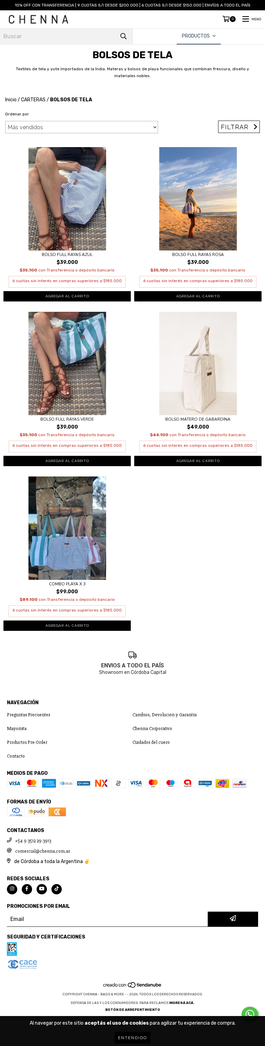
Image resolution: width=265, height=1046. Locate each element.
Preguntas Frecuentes (28, 715)
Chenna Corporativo (152, 728)
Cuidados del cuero (151, 742)
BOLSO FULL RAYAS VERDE (67, 419)
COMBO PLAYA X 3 (67, 584)
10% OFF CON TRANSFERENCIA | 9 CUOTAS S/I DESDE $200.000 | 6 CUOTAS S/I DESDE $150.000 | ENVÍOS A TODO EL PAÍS (133, 5)
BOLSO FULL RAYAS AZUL (67, 254)
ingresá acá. (181, 1003)
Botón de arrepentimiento (132, 1010)
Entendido (132, 1037)
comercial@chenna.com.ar (42, 851)
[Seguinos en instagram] (12, 889)
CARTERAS (33, 100)
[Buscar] (123, 36)
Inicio (11, 100)
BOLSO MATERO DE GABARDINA (197, 419)
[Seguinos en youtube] (42, 889)
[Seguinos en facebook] (27, 889)
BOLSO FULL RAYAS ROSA (198, 254)
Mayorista (17, 728)
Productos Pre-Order (27, 742)
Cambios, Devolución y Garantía (164, 715)
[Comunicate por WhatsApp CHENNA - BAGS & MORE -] (250, 1014)
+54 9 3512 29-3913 (33, 841)
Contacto (16, 756)
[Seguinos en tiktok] (56, 889)
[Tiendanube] (132, 987)
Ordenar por (17, 114)
